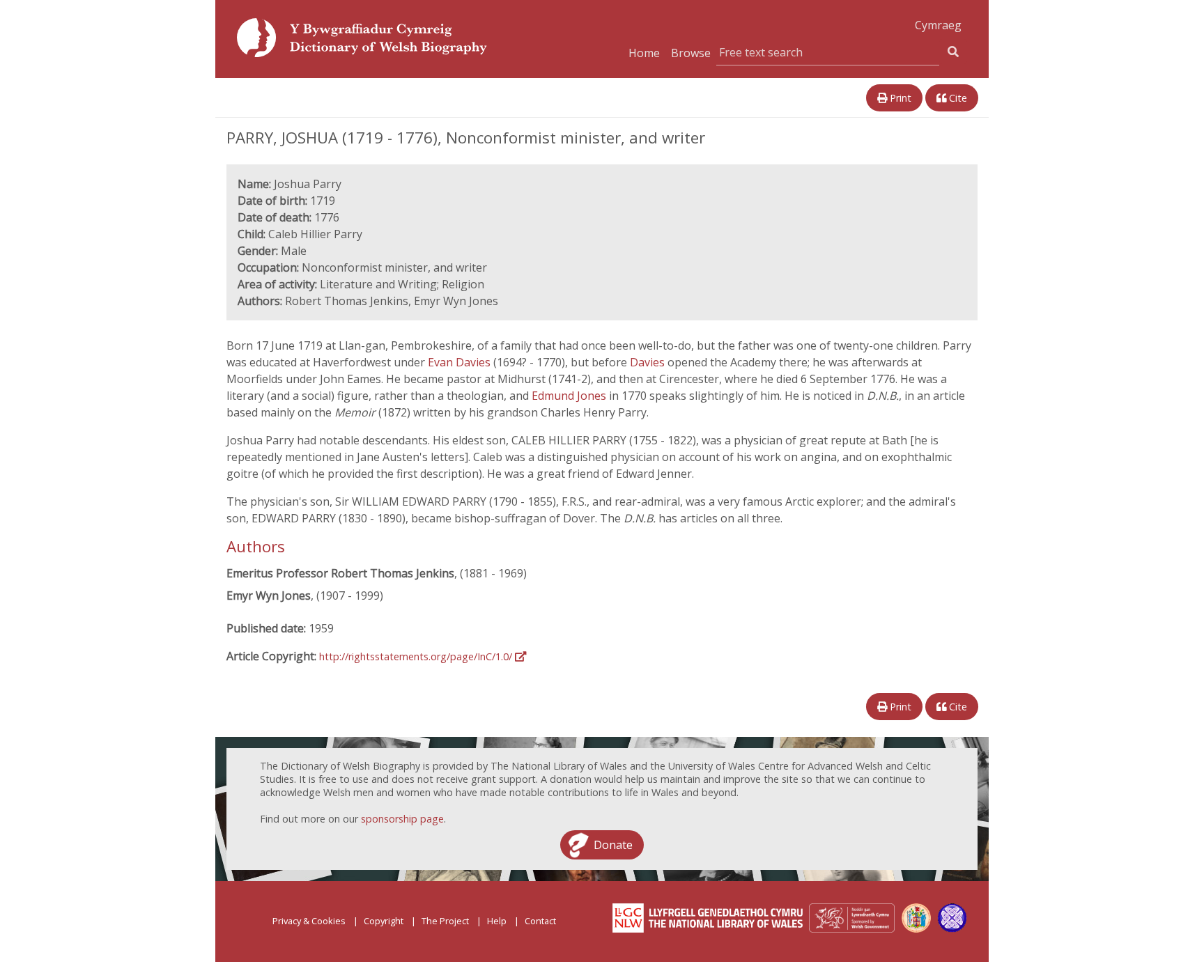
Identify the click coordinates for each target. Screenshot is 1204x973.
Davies (648, 362)
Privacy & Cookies (309, 920)
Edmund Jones (570, 395)
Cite (956, 97)
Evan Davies (460, 362)
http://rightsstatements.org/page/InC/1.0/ (417, 656)
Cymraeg (938, 25)
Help (497, 920)
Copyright (383, 920)
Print (899, 97)
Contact (540, 920)
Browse (691, 53)
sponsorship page (402, 818)
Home (644, 53)
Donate (613, 845)
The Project (445, 920)
